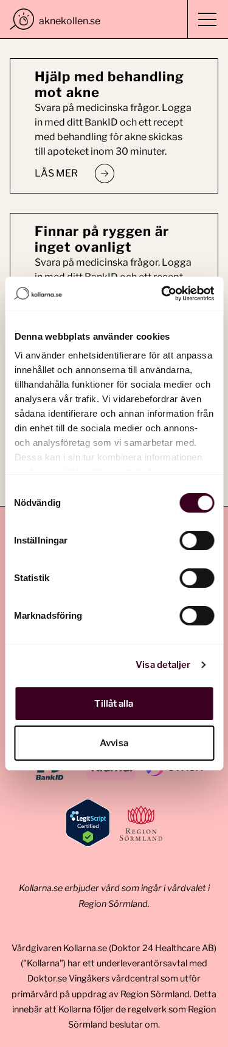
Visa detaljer (163, 664)
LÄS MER (56, 173)
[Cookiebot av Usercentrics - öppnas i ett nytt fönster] (162, 293)
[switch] (196, 540)
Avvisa (114, 743)
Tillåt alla (113, 703)
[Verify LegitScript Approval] (88, 823)
